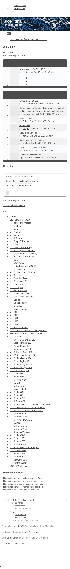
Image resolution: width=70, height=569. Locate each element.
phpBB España (32, 532)
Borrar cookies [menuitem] (18, 506)
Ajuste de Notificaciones (30, 155)
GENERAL (10, 47)
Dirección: (10, 185)
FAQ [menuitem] (8, 33)
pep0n (25, 72)
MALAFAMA (28, 104)
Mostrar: (9, 176)
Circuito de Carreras (28, 133)
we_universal (12, 538)
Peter (25, 121)
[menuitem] (7, 544)
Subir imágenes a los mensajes (33, 140)
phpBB (20, 526)
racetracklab (28, 114)
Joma (25, 136)
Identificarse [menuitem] (20, 6)
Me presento (24, 126)
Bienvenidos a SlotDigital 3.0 (32, 69)
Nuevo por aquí (26, 118)
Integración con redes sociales (32, 147)
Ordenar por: (11, 181)
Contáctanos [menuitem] (17, 503)
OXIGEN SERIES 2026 (29, 101)
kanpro (26, 128)
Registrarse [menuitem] (20, 8)
